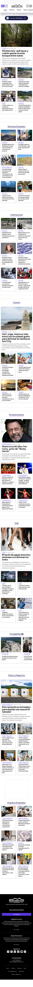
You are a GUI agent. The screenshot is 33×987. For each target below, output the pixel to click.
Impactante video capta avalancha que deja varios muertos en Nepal (24, 84)
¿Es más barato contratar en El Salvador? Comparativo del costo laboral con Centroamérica (7, 173)
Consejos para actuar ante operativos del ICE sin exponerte (7, 285)
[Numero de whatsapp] (18, 952)
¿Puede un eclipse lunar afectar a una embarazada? (24, 587)
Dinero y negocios (7, 167)
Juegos (14, 14)
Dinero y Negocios (16, 974)
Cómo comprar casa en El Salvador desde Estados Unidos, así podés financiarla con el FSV (24, 742)
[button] (30, 651)
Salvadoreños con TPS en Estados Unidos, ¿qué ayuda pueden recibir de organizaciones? (24, 286)
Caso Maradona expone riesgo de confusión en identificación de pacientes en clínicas (24, 616)
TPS (9, 14)
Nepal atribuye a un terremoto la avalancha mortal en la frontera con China (24, 236)
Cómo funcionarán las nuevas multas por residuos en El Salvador (24, 198)
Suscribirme (16, 914)
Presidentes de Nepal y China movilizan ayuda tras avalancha (8, 235)
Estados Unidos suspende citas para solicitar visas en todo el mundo (8, 84)
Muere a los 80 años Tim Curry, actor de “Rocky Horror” (14, 449)
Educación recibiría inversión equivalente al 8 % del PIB (24, 847)
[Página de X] (11, 952)
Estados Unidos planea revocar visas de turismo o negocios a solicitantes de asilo (24, 261)
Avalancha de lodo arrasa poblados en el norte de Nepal (10, 658)
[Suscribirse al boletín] (3, 6)
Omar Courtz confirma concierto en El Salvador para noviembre (24, 505)
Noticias (11, 10)
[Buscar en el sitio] (6, 6)
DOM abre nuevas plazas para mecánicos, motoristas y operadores (7, 824)
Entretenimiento (7, 444)
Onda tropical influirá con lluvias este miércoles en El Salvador (8, 198)
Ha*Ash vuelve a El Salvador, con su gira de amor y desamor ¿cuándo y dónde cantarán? (8, 480)
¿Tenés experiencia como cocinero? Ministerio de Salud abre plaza (24, 823)
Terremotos (4, 14)
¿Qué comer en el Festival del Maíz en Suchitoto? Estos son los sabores (24, 396)
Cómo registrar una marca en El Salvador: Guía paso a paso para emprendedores (8, 741)
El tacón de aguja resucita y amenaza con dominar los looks (16, 557)
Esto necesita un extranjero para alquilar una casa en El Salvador (16, 709)
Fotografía (5, 654)
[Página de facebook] (8, 952)
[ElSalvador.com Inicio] (17, 6)
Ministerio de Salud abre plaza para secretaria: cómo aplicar (8, 847)
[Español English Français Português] (30, 6)
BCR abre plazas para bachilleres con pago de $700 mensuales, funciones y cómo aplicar (24, 872)
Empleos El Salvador (22, 14)
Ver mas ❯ (16, 929)
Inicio (5, 10)
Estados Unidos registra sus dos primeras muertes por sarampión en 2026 (7, 261)
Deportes (21, 971)
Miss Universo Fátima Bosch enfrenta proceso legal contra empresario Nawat (7, 506)
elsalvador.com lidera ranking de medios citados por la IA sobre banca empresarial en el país (8, 768)
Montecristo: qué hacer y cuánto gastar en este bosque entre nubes (15, 53)
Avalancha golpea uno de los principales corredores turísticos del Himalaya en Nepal (7, 371)
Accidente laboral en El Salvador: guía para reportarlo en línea (24, 147)
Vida (4, 103)
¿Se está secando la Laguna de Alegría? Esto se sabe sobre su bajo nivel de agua (25, 108)
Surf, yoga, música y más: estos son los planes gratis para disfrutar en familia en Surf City (16, 337)
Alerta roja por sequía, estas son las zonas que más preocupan (23, 171)
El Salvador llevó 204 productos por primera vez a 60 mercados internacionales (24, 768)
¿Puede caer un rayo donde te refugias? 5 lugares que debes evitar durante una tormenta (8, 589)
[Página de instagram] (15, 952)
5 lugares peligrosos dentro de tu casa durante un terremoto (8, 615)
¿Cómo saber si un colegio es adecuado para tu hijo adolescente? (7, 107)
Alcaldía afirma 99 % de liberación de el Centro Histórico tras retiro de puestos (8, 148)
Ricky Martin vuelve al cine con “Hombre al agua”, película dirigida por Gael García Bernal (25, 480)
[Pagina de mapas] (27, 6)
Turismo (19, 10)
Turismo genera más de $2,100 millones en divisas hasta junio (25, 369)
